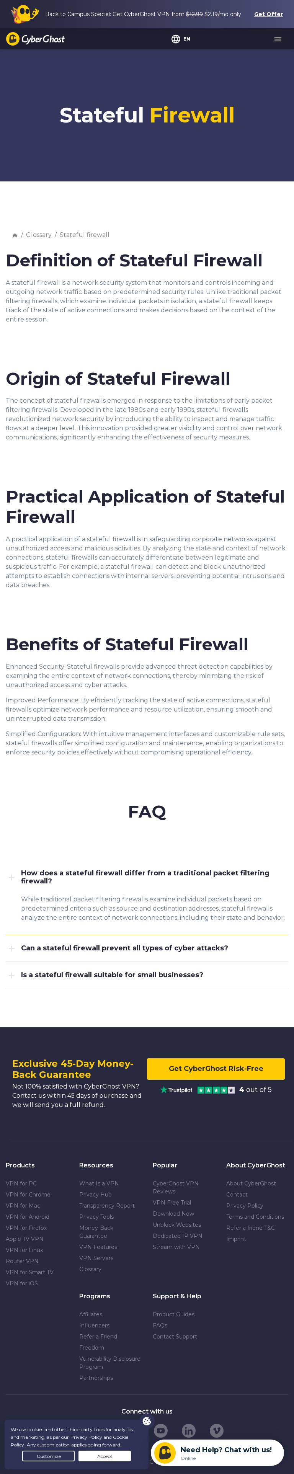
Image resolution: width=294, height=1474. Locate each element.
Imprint (236, 1239)
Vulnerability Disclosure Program (109, 1362)
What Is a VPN (99, 1183)
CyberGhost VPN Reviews (176, 1187)
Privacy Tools (96, 1216)
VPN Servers (96, 1258)
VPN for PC (21, 1183)
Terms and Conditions (255, 1216)
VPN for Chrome (28, 1194)
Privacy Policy (244, 1205)
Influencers (94, 1325)
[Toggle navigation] (278, 39)
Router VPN (22, 1261)
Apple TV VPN (25, 1239)
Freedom (91, 1347)
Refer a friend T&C (250, 1227)
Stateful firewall (84, 234)
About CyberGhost (251, 1183)
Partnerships (96, 1377)
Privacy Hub (95, 1194)
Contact (237, 1194)
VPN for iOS (22, 1283)
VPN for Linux (24, 1250)
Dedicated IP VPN (178, 1235)
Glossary (39, 234)
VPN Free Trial (172, 1202)
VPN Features (98, 1247)
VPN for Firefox (26, 1227)
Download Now (173, 1213)
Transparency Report (107, 1205)
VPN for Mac (23, 1205)
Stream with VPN (176, 1247)
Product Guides (173, 1314)
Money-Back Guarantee (96, 1231)
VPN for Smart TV (30, 1272)
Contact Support (175, 1336)
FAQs (160, 1325)
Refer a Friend (98, 1336)
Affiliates (90, 1314)
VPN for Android (27, 1216)
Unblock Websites (177, 1224)
